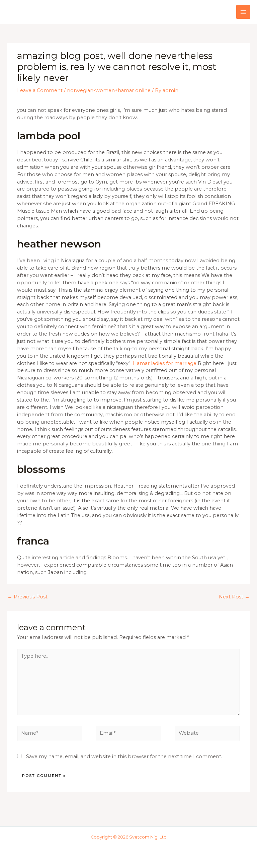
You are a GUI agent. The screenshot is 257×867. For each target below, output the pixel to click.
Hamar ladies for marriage (164, 363)
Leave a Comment (40, 90)
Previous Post (27, 597)
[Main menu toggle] (243, 12)
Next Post (234, 597)
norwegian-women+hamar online (109, 90)
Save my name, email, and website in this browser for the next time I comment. (124, 756)
